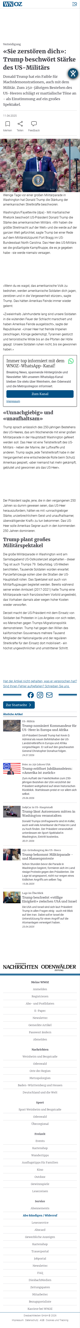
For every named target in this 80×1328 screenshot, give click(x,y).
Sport (40, 1102)
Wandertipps (40, 1155)
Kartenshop (40, 1148)
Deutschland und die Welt (40, 1092)
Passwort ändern (40, 1032)
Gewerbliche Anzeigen (40, 1237)
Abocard (40, 1230)
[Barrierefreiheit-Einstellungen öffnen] (73, 73)
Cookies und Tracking (57, 1320)
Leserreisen (40, 1191)
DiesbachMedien (40, 1280)
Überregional (40, 1124)
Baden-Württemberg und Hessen (40, 1085)
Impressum (13, 401)
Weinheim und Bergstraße (40, 1056)
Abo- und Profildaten (40, 1003)
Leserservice (40, 1222)
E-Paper (40, 1010)
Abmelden (40, 1039)
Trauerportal (40, 1251)
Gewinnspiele (40, 1184)
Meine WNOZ (40, 982)
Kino (40, 1169)
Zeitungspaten (40, 1287)
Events (40, 1141)
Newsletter (40, 1018)
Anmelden (40, 989)
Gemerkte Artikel (40, 1025)
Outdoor (40, 1177)
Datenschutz (31, 1320)
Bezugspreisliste (40, 1301)
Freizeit (40, 1134)
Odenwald (40, 1063)
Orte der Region (40, 1071)
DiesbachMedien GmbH (40, 1315)
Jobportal (40, 1258)
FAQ (40, 1273)
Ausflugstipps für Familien (40, 1162)
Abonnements (40, 1208)
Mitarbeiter (40, 1294)
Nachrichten (40, 1049)
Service (40, 1201)
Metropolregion (40, 1078)
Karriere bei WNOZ (40, 1309)
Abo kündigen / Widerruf (40, 1215)
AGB (42, 1320)
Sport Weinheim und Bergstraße (40, 1109)
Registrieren (40, 996)
